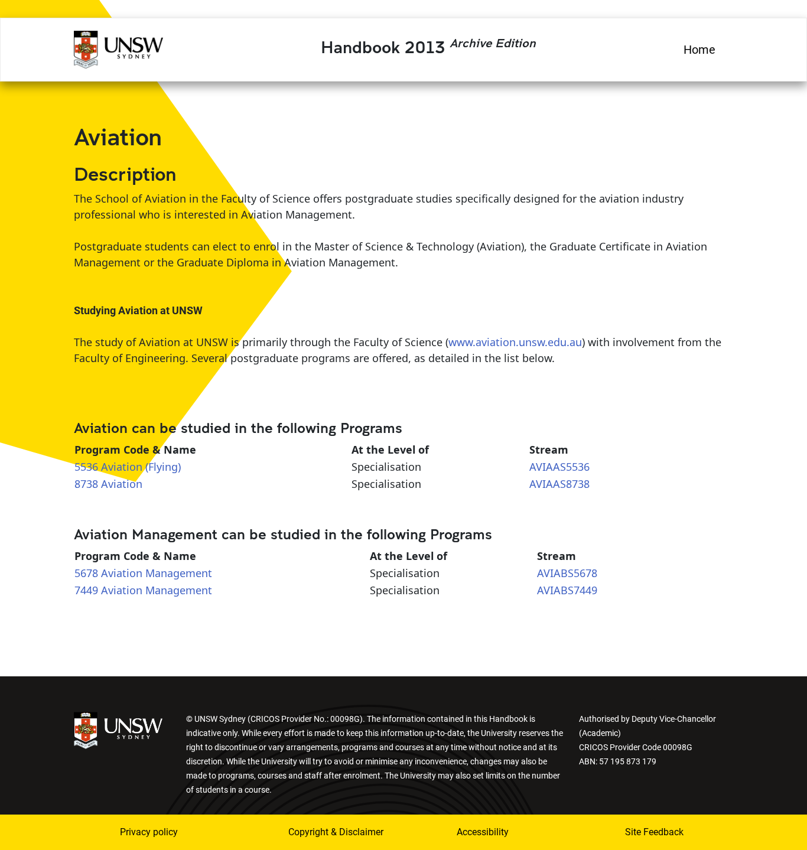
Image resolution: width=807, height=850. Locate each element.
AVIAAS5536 (559, 467)
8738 (86, 484)
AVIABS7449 (567, 590)
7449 (86, 590)
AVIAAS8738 (559, 484)
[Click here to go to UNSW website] (118, 729)
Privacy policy (149, 832)
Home (699, 50)
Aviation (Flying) (141, 467)
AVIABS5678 (567, 573)
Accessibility (483, 832)
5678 (86, 573)
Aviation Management (156, 573)
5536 (86, 467)
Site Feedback (654, 832)
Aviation (121, 484)
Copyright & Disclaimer (328, 832)
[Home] (118, 48)
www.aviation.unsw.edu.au (515, 342)
